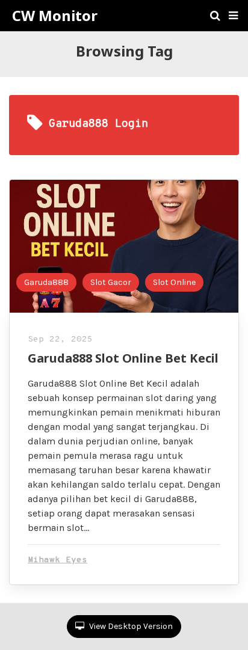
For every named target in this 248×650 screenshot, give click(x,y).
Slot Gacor (110, 282)
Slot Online (174, 282)
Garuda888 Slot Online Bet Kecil (123, 358)
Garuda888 (46, 282)
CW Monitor (55, 15)
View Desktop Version (130, 626)
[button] (233, 15)
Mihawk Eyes (57, 560)
